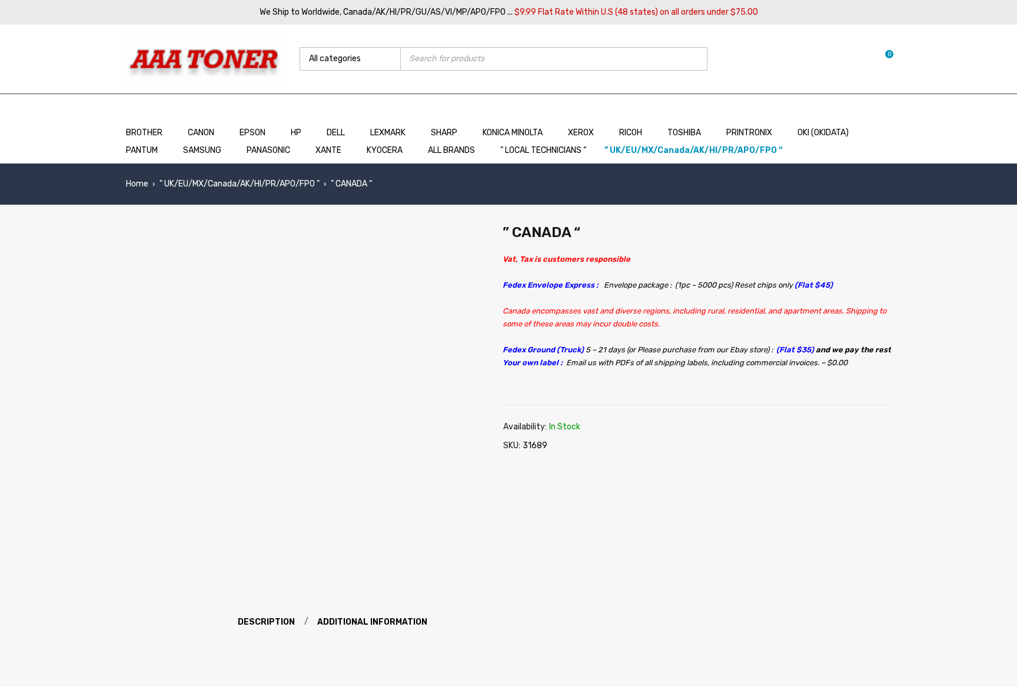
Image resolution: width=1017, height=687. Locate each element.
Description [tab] (266, 622)
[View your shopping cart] (883, 59)
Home (137, 184)
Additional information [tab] (372, 622)
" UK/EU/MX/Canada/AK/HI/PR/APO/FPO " (239, 184)
